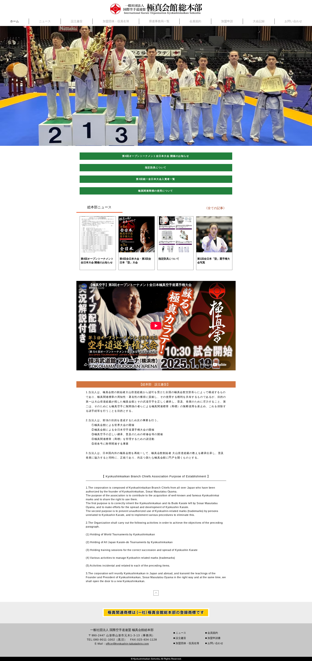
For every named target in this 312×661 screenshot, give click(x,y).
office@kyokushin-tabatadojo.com (127, 643)
